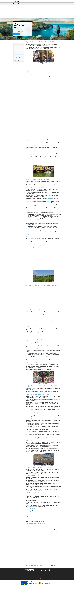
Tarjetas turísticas (17, 60)
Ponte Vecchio (48, 198)
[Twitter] (54, 565)
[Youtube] (45, 570)
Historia (15, 45)
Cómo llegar (18, 57)
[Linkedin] (55, 565)
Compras (16, 54)
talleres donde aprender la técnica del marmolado (45, 263)
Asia (45, 1)
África (55, 1)
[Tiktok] (49, 570)
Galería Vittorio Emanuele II (34, 403)
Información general (18, 43)
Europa (40, 1)
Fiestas (15, 51)
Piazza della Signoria (31, 421)
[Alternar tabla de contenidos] (27, 71)
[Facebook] (52, 565)
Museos (15, 48)
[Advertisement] (37, 11)
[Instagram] (47, 570)
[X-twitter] (43, 570)
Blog (60, 1)
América (49, 1)
